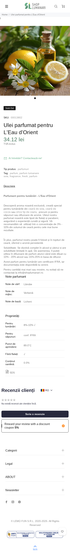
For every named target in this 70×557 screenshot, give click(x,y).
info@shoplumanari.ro (30, 272)
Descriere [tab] (9, 186)
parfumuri (23, 169)
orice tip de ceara (26, 211)
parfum (14, 173)
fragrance (15, 176)
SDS (12, 372)
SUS (35, 549)
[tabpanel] (35, 61)
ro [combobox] (47, 390)
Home (5, 14)
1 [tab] (35, 98)
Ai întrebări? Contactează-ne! (25, 158)
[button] (35, 414)
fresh (25, 176)
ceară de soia (36, 208)
